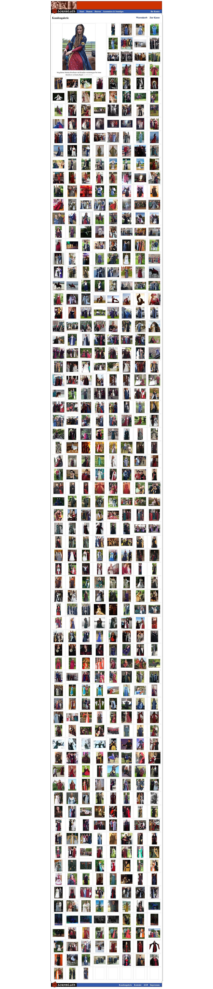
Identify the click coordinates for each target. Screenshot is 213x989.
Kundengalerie (125, 984)
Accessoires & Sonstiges (113, 11)
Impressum (155, 984)
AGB (146, 984)
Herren (98, 11)
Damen (89, 11)
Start (82, 11)
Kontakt (137, 984)
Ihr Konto (155, 11)
